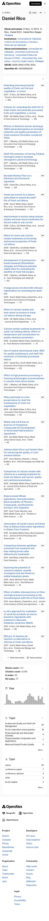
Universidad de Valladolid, (29, 39)
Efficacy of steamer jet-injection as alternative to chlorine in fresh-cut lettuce (18, 639)
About (5, 866)
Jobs (4, 881)
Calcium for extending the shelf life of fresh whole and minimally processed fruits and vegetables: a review (24, 110)
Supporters (31, 885)
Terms (17, 904)
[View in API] (41, 13)
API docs (30, 836)
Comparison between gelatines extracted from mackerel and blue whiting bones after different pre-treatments (20, 550)
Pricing (5, 843)
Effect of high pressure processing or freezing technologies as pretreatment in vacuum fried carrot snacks (24, 378)
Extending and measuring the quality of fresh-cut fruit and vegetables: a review (19, 88)
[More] (43, 79)
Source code (32, 847)
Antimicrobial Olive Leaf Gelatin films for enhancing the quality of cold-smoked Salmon (23, 452)
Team (4, 870)
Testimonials (8, 873)
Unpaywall (7, 851)
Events (29, 873)
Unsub (5, 854)
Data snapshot (33, 839)
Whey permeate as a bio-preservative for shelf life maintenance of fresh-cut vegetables (17, 401)
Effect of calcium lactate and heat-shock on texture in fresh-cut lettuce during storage (20, 312)
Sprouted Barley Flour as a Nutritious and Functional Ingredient (17, 178)
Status (29, 843)
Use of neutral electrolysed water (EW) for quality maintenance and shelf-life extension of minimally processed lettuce (24, 355)
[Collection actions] (45, 13)
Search (5, 836)
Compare (6, 839)
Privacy (17, 896)
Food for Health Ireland (23, 61)
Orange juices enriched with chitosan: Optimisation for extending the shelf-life (23, 291)
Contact (30, 870)
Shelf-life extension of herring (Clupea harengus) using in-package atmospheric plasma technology (24, 157)
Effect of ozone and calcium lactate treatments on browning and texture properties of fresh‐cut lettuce (20, 240)
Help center (31, 866)
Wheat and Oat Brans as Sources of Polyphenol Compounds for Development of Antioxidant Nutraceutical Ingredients (19, 428)
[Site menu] (45, 4)
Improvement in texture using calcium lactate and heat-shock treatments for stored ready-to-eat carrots (23, 219)
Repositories (8, 847)
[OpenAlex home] (11, 3)
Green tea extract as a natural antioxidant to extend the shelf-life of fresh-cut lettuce (20, 197)
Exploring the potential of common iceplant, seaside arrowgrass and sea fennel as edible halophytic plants (19, 572)
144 (22, 668)
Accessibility (20, 900)
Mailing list (31, 881)
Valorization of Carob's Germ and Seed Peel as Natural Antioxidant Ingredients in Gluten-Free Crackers (24, 526)
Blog (28, 877)
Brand (5, 877)
